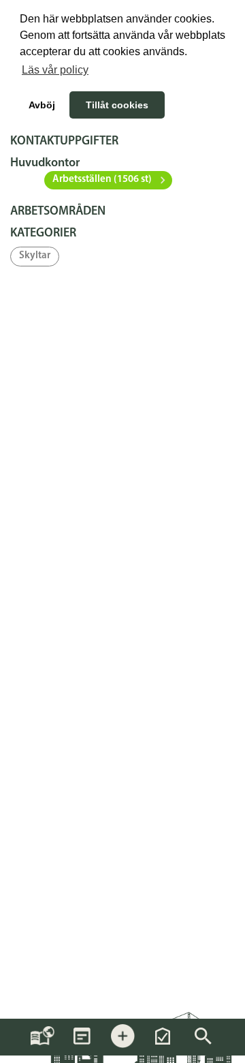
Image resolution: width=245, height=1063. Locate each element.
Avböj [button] (42, 104)
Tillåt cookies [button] (117, 104)
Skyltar (34, 256)
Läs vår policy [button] (55, 70)
